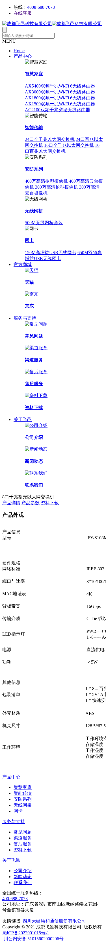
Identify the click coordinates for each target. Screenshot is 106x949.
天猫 (29, 282)
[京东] (31, 294)
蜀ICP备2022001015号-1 (25, 932)
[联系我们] (36, 473)
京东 (29, 306)
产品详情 (11, 502)
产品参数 (30, 502)
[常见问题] (36, 324)
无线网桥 (34, 210)
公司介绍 (34, 437)
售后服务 (34, 383)
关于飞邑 (23, 419)
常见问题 (34, 335)
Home (19, 50)
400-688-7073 (15, 898)
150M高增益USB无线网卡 (50, 252)
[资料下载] (36, 395)
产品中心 (23, 56)
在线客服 (23, 13)
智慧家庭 (34, 73)
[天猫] (31, 270)
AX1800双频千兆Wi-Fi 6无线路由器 (60, 97)
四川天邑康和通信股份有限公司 (54, 921)
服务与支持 (25, 318)
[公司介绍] (36, 425)
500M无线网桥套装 (44, 222)
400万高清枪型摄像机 (46, 181)
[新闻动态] (36, 449)
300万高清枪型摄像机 (56, 187)
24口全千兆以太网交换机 (50, 139)
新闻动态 (34, 461)
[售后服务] (36, 371)
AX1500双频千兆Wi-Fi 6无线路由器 (60, 103)
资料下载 (34, 407)
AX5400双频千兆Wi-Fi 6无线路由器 (60, 86)
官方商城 (23, 264)
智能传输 (34, 127)
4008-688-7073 (41, 7)
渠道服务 (34, 359)
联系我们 (34, 485)
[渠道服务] (36, 347)
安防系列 (34, 169)
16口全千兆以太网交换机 (69, 145)
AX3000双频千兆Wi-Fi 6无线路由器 (60, 92)
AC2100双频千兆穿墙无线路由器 (57, 109)
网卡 (29, 240)
